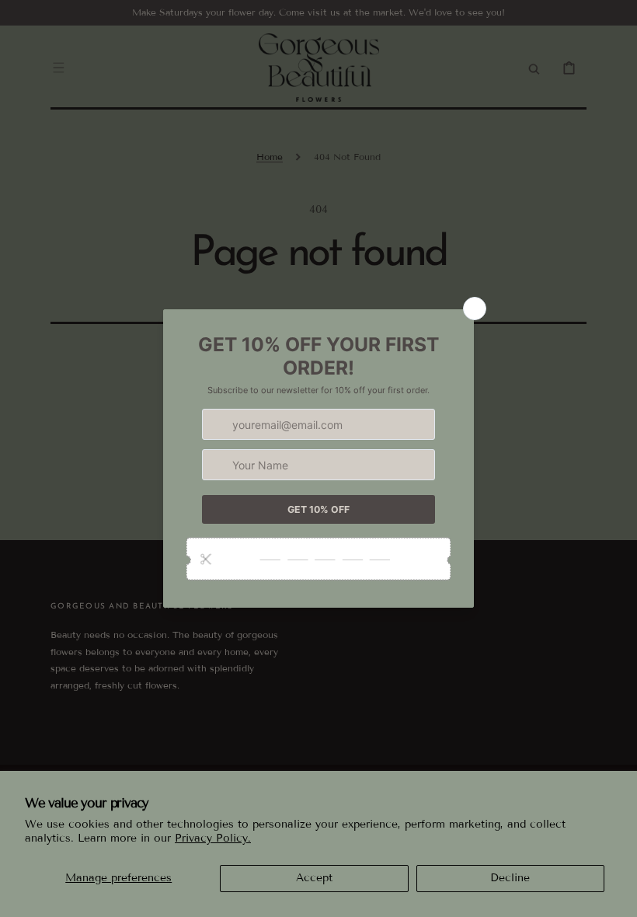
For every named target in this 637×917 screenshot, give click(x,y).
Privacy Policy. (213, 838)
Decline (510, 877)
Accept (314, 877)
